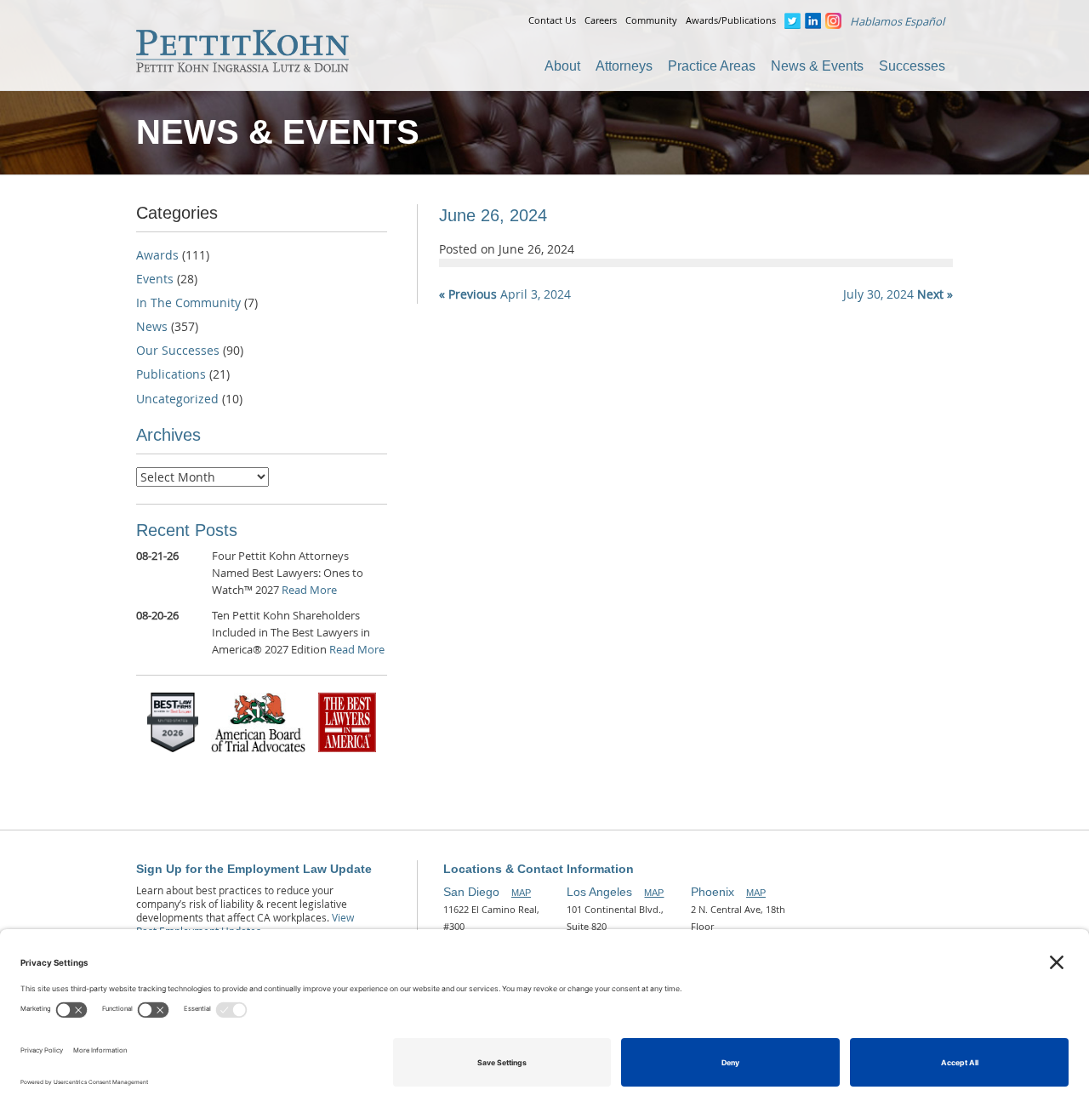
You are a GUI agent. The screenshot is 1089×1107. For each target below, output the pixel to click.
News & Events (817, 66)
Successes (912, 66)
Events (155, 279)
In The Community (188, 302)
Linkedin (813, 21)
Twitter (792, 21)
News (152, 326)
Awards (157, 255)
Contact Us (552, 20)
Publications (171, 374)
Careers (600, 20)
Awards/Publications (731, 20)
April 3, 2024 (505, 294)
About (562, 66)
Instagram (833, 21)
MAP (521, 892)
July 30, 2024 (898, 294)
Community (651, 20)
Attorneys (624, 66)
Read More (309, 589)
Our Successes (178, 350)
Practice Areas (711, 66)
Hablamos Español (897, 21)
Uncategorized (177, 399)
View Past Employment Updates (245, 924)
